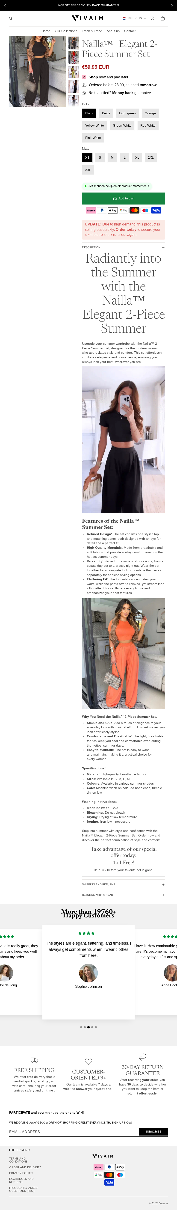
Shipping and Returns (98, 884)
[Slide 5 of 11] (73, 101)
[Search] (11, 18)
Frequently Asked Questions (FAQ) (23, 1189)
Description (91, 247)
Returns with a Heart (98, 895)
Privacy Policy (21, 1173)
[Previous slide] (5, 5)
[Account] (153, 18)
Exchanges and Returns (21, 1180)
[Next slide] (172, 5)
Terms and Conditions (18, 1160)
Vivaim (163, 1203)
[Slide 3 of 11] (73, 72)
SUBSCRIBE (153, 1131)
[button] (81, 1027)
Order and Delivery (25, 1167)
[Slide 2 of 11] (73, 57)
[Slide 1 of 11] (73, 43)
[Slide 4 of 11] (73, 86)
